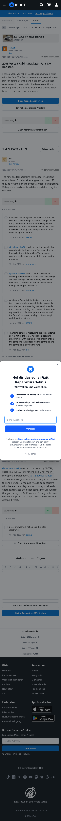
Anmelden (30, 428)
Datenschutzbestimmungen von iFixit (36, 439)
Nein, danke (30, 453)
